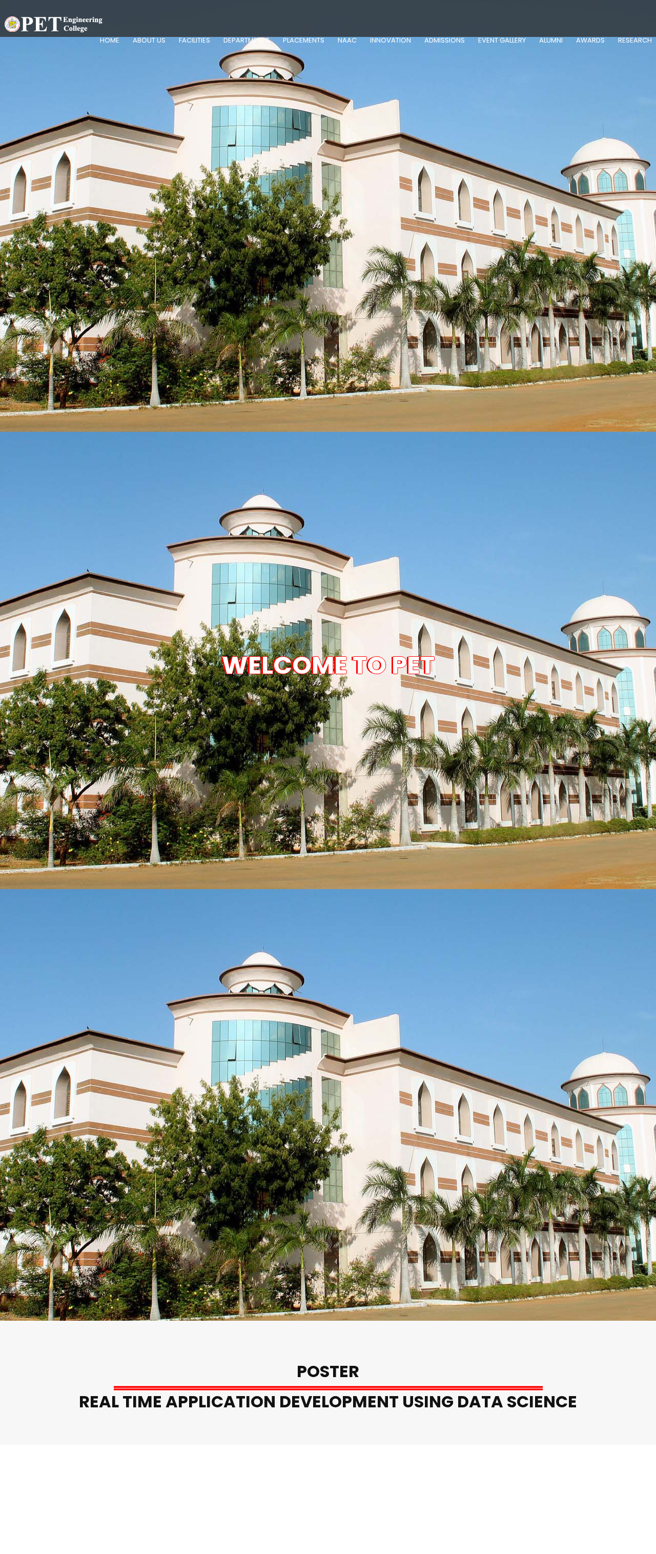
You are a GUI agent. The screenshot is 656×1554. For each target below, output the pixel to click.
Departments (246, 40)
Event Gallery (502, 40)
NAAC (347, 40)
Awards (590, 40)
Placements (303, 40)
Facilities (194, 40)
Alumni (551, 40)
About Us (149, 40)
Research (635, 40)
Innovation (390, 40)
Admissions (444, 40)
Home (109, 40)
